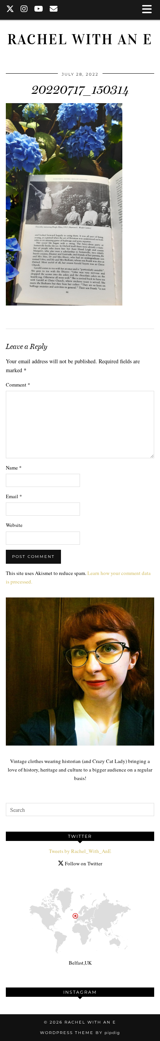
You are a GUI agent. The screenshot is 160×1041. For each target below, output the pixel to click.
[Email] (54, 9)
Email (14, 496)
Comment (18, 384)
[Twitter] (10, 9)
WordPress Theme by (80, 1032)
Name (14, 467)
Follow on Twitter (83, 863)
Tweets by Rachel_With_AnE (80, 851)
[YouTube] (38, 9)
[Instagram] (24, 9)
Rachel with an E (80, 39)
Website (14, 524)
